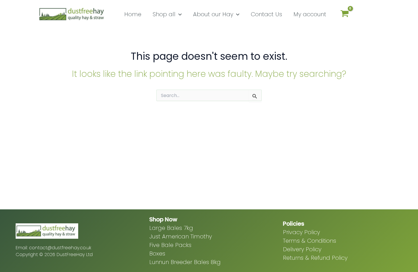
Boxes (157, 253)
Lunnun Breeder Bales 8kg (185, 262)
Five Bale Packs (170, 245)
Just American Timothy (180, 236)
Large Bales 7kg (171, 228)
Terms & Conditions (309, 241)
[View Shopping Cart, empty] (345, 14)
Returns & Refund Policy (315, 258)
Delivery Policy (302, 249)
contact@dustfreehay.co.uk (60, 247)
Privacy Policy (301, 232)
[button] (178, 14)
